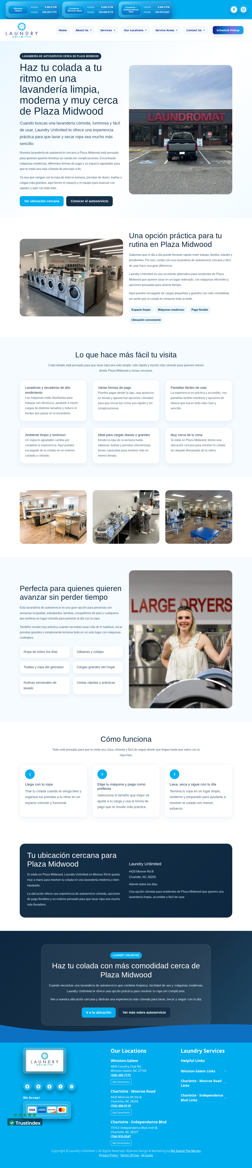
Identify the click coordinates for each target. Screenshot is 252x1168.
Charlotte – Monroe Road (75, 9)
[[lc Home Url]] (20, 30)
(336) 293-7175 (121, 1075)
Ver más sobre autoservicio (144, 1012)
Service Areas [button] (165, 30)
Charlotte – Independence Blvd (131, 9)
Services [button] (106, 30)
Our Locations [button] (133, 30)
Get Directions (121, 1082)
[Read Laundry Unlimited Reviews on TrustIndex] (25, 1122)
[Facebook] (234, 10)
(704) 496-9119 (121, 1106)
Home (63, 30)
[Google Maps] (27, 1086)
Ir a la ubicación (98, 1012)
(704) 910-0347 (121, 1136)
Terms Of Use (130, 1155)
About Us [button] (82, 30)
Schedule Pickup (228, 30)
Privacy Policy (109, 1155)
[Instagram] (243, 10)
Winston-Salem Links (198, 1071)
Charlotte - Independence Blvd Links (202, 1097)
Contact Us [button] (193, 30)
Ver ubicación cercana (41, 201)
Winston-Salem (18, 9)
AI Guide (147, 1155)
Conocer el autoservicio (89, 201)
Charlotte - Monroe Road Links (201, 1083)
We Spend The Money (186, 1151)
